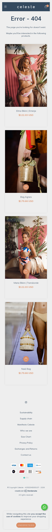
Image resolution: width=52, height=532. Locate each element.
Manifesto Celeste (26, 424)
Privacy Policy (26, 442)
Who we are (26, 430)
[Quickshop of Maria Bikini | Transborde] (26, 271)
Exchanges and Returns (26, 449)
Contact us (26, 455)
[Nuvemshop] (26, 491)
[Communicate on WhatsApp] (44, 507)
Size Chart (26, 436)
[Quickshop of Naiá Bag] (26, 359)
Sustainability (26, 412)
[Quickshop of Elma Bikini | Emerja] (26, 99)
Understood (26, 525)
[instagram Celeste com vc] (26, 402)
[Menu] (6, 7)
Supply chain (26, 418)
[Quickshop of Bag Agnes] (26, 187)
